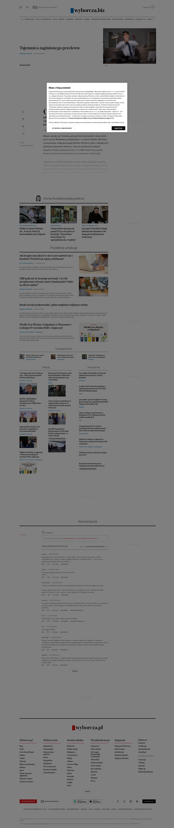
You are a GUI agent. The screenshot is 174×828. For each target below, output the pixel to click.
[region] (87, 107)
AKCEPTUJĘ (118, 128)
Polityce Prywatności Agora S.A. (103, 118)
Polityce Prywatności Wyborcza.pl (80, 118)
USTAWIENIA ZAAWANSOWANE (62, 128)
